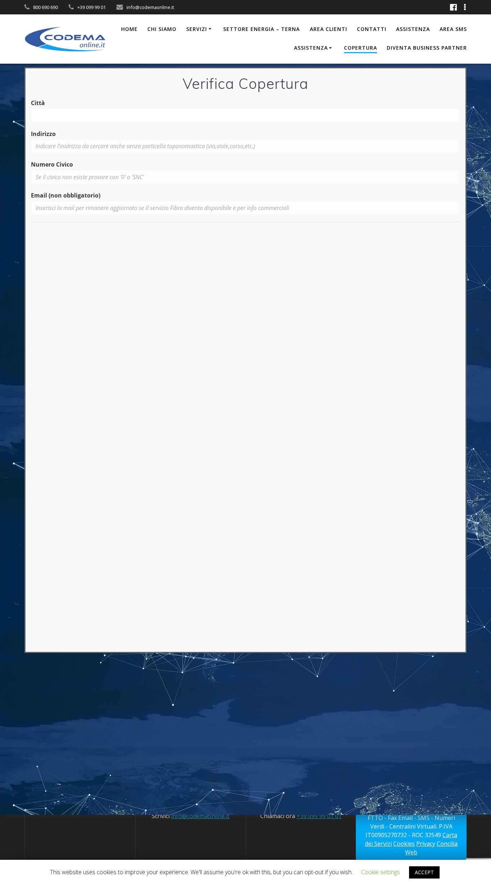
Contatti (371, 29)
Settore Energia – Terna (261, 29)
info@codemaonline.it (200, 816)
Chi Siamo (161, 29)
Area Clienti (328, 29)
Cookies (404, 844)
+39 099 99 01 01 (319, 816)
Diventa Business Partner (427, 47)
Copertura (360, 47)
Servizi (196, 29)
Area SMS (453, 29)
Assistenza (413, 29)
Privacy (425, 844)
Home (129, 29)
